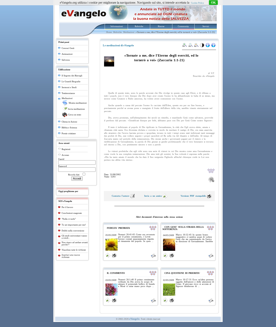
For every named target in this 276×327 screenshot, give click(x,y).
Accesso (65, 155)
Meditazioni (67, 98)
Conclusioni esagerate (72, 213)
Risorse (161, 26)
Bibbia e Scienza (69, 128)
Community (183, 26)
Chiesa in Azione (69, 122)
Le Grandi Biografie (71, 81)
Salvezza (66, 60)
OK (213, 2)
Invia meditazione (76, 109)
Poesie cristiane (69, 133)
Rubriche (139, 26)
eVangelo (134, 318)
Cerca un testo (74, 115)
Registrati (66, 149)
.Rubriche (117, 32)
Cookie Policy (197, 3)
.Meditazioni (128, 32)
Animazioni (67, 54)
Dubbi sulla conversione (73, 231)
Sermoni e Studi (69, 87)
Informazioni (117, 26)
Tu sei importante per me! (74, 225)
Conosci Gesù (68, 48)
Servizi (205, 26)
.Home (109, 32)
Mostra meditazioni (78, 103)
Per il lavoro (67, 207)
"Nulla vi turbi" (69, 219)
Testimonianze (68, 93)
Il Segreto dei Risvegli (72, 76)
